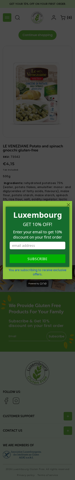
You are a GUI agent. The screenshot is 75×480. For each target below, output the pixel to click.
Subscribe (38, 258)
